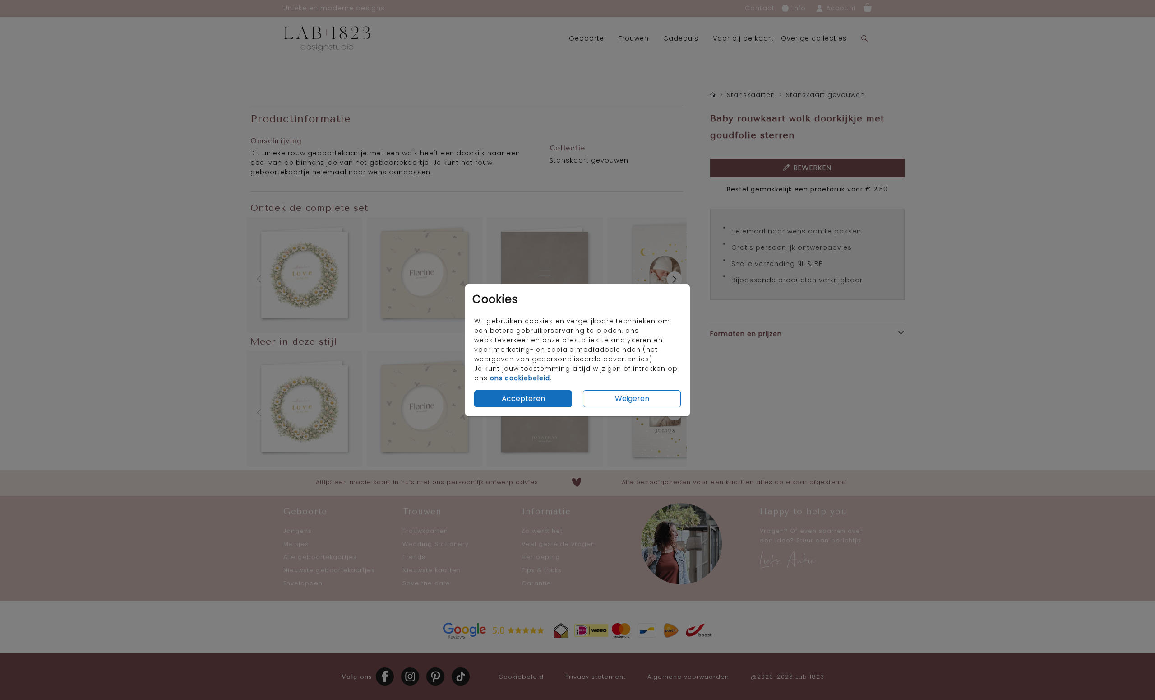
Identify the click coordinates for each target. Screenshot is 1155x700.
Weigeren (632, 398)
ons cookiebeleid (520, 378)
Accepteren (523, 398)
